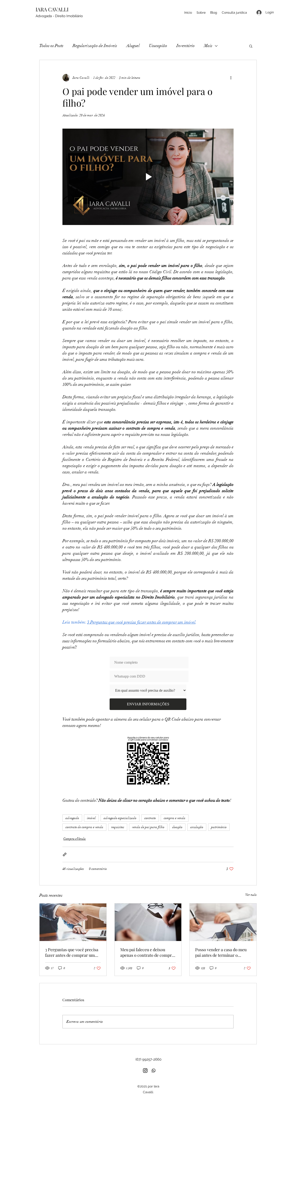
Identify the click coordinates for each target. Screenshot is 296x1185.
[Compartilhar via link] (64, 854)
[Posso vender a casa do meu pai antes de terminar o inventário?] (223, 922)
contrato (150, 818)
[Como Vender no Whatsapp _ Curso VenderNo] (154, 1071)
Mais (208, 45)
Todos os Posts (51, 45)
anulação (196, 827)
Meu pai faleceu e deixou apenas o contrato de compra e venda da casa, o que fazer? (147, 952)
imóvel (91, 818)
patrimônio (219, 827)
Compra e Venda (74, 839)
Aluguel (133, 45)
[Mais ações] (231, 77)
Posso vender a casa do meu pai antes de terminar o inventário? (221, 952)
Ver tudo (251, 895)
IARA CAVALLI (53, 9)
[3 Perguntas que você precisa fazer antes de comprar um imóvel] (73, 922)
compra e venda (174, 818)
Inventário (185, 45)
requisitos (117, 827)
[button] (251, 46)
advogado (72, 818)
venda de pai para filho (148, 827)
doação (177, 827)
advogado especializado (120, 818)
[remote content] (148, 683)
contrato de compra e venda (84, 827)
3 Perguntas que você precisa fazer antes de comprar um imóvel (71, 952)
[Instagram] (145, 1071)
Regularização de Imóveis (95, 45)
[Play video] (148, 177)
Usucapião (158, 45)
